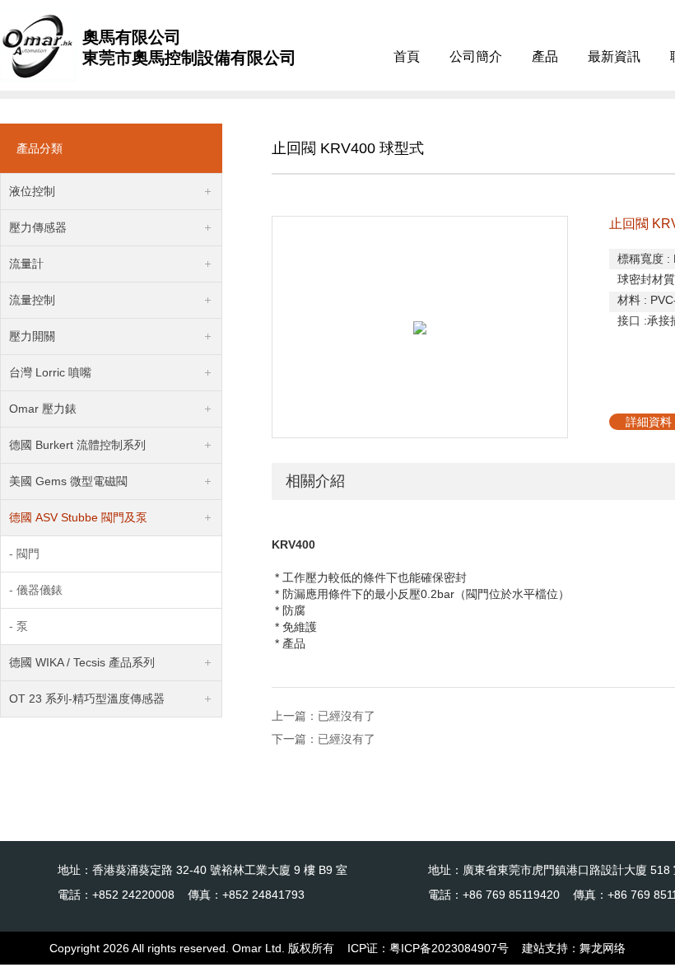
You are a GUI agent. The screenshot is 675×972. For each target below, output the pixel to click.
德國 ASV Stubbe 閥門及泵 (78, 517)
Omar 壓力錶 (43, 408)
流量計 (26, 263)
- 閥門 (24, 553)
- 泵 (18, 626)
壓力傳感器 (38, 227)
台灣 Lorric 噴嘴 (50, 372)
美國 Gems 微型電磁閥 (68, 481)
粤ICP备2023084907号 (449, 948)
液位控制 (32, 191)
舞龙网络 (603, 948)
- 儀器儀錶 (36, 589)
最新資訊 (614, 56)
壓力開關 (32, 336)
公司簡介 (475, 56)
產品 (545, 56)
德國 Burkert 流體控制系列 (77, 444)
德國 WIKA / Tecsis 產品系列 (82, 662)
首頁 (406, 56)
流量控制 (32, 299)
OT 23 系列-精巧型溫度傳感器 (87, 698)
